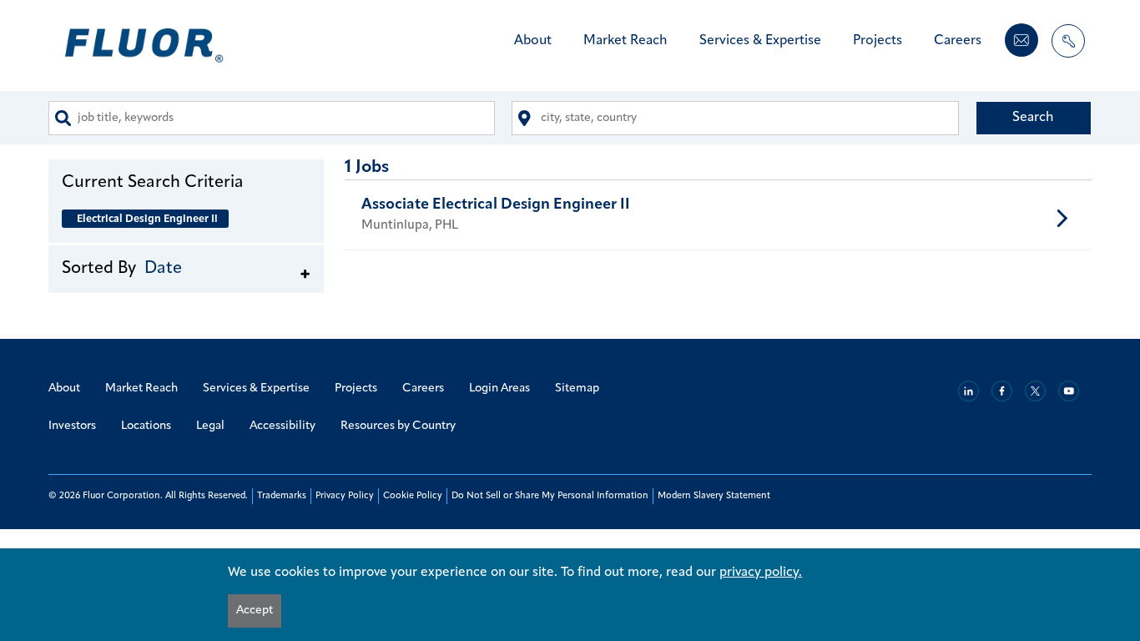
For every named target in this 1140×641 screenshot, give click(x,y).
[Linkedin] (968, 391)
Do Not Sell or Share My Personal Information (549, 496)
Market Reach (625, 41)
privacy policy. (760, 572)
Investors (72, 426)
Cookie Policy (412, 496)
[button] (186, 182)
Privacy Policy (344, 496)
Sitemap (577, 388)
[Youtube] (1068, 391)
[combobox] (271, 118)
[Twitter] (1035, 391)
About (533, 41)
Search (1033, 117)
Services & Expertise (760, 41)
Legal (210, 426)
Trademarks (281, 496)
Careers (957, 41)
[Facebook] (1001, 391)
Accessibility (282, 426)
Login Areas (499, 388)
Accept (254, 610)
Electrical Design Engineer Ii (147, 219)
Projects (877, 41)
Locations (146, 426)
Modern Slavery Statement (714, 496)
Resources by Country (398, 426)
